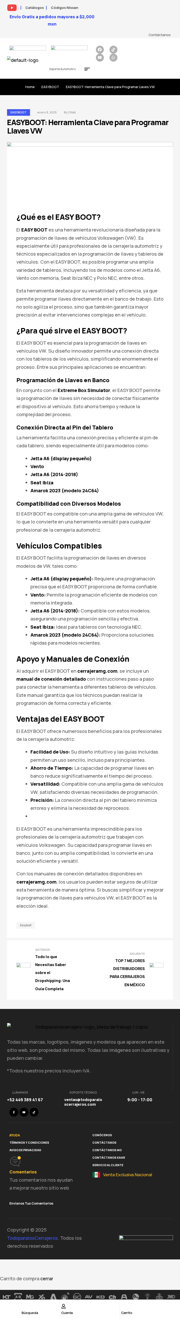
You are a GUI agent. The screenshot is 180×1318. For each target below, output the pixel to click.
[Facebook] (100, 50)
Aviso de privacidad (25, 1150)
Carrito (126, 1313)
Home (30, 87)
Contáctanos (104, 1143)
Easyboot (25, 925)
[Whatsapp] (113, 58)
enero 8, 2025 (47, 112)
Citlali (72, 112)
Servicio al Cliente (107, 1165)
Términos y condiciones (29, 1143)
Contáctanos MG (107, 1150)
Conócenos (102, 1135)
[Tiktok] (113, 50)
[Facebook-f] (13, 1112)
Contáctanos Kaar (108, 1158)
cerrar (46, 1278)
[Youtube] (100, 58)
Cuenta (67, 1313)
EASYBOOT (50, 87)
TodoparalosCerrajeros (32, 1238)
